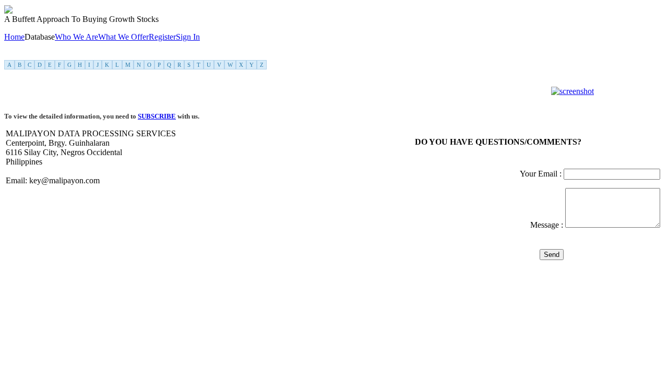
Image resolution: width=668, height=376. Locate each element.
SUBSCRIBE (157, 116)
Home (14, 36)
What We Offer (123, 36)
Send (551, 254)
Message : (547, 224)
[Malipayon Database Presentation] (572, 91)
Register (162, 36)
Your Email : (542, 173)
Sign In (188, 36)
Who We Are (76, 36)
